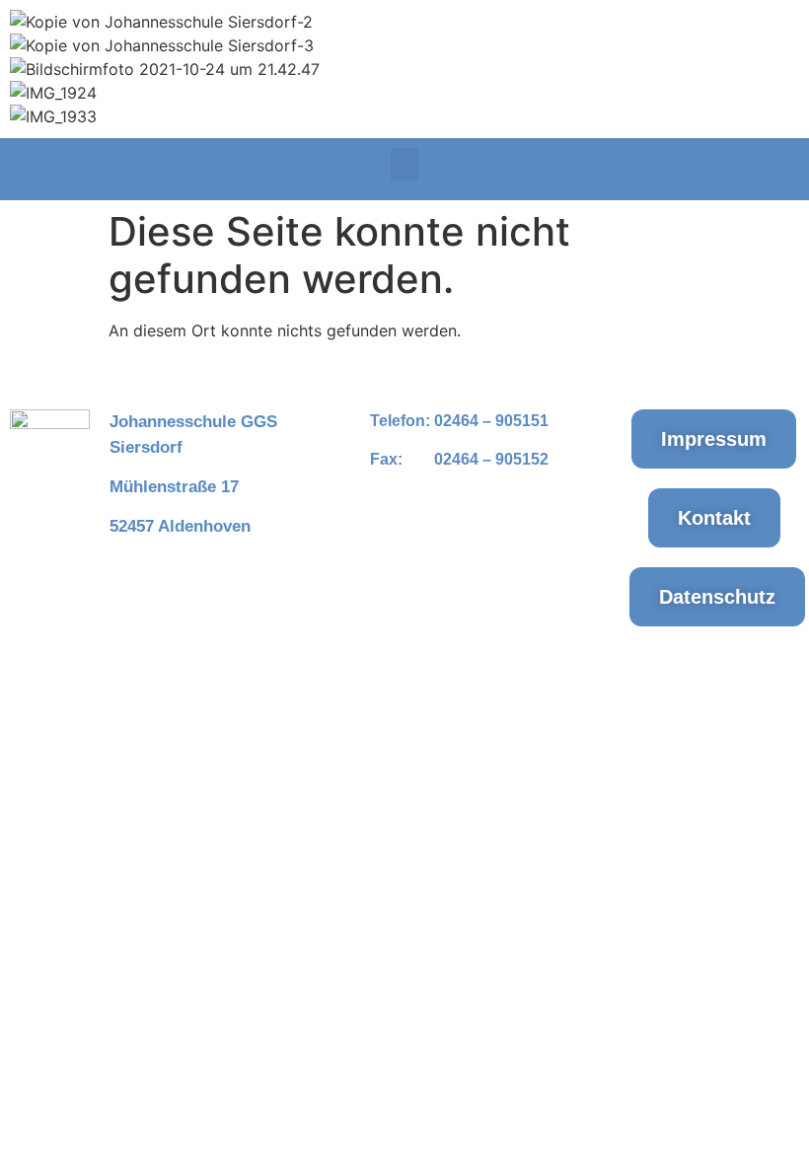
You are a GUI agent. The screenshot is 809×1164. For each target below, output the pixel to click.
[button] (404, 164)
